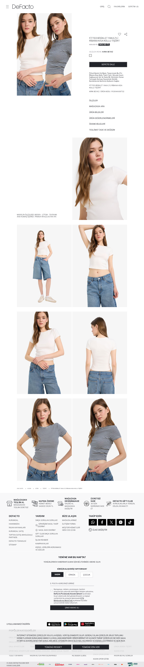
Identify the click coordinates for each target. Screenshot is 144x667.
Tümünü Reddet (53, 647)
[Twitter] (111, 522)
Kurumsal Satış (16, 531)
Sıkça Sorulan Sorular (46, 520)
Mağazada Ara (97, 106)
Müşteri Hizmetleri (71, 527)
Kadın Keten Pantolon (40, 655)
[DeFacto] (22, 7)
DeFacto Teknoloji (17, 541)
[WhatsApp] (93, 522)
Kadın (57, 574)
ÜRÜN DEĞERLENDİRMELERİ (102, 118)
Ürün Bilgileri (96, 112)
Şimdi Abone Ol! (72, 608)
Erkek (72, 575)
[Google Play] (71, 624)
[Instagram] (121, 522)
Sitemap (12, 545)
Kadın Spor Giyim (101, 659)
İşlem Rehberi (41, 540)
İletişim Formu (69, 524)
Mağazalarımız (69, 520)
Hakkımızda (14, 524)
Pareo (54, 655)
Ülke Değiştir (100, 530)
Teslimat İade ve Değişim (102, 130)
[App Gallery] (87, 624)
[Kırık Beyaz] (90, 55)
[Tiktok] (130, 522)
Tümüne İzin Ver (91, 647)
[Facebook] (102, 522)
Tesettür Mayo (16, 655)
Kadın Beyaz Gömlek (123, 655)
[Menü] (7, 6)
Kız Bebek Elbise (79, 655)
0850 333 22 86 (69, 530)
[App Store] (54, 624)
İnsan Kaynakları (17, 527)
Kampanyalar (42, 544)
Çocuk (86, 575)
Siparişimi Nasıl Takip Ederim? (48, 525)
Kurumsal (13, 520)
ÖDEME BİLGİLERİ (97, 124)
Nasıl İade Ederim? (47, 530)
